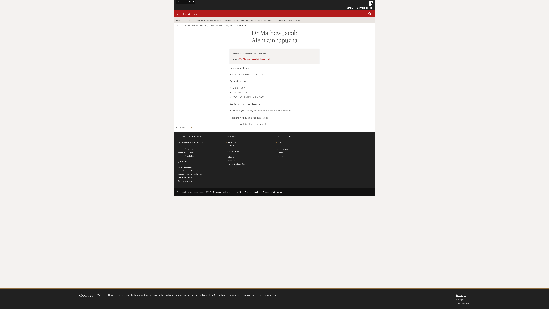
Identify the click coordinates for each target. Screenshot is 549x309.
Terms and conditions (221, 192)
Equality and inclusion (263, 20)
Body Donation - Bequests (188, 170)
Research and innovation (208, 20)
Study (187, 20)
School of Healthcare (186, 149)
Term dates (281, 145)
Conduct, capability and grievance (191, 174)
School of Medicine (187, 14)
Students (231, 160)
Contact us (294, 20)
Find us (280, 152)
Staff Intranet (233, 145)
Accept (461, 295)
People (281, 20)
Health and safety (185, 167)
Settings (459, 299)
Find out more (462, 302)
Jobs (279, 142)
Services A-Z (232, 142)
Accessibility (237, 192)
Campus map (282, 149)
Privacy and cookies (252, 192)
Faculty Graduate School (237, 163)
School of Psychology (186, 156)
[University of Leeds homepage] (360, 5)
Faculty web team (185, 177)
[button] (370, 14)
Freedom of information (272, 192)
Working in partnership (236, 20)
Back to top (183, 127)
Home (179, 20)
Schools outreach (185, 181)
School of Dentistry (185, 145)
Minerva (231, 157)
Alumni (280, 156)
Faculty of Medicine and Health (191, 25)
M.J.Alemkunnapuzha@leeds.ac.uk (254, 58)
